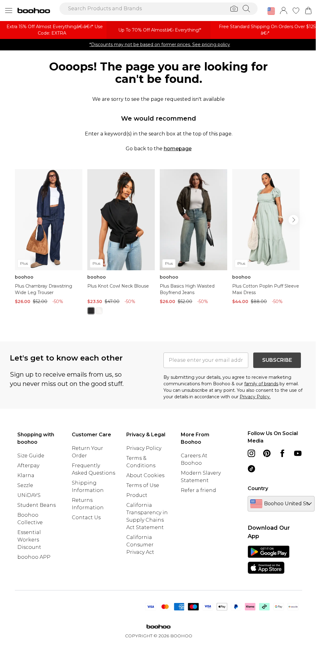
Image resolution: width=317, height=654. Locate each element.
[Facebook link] (282, 453)
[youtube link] (298, 453)
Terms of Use (142, 485)
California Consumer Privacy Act (140, 544)
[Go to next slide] (293, 220)
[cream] (99, 310)
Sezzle (25, 485)
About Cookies (145, 475)
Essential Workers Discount (29, 539)
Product (136, 495)
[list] (158, 245)
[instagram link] (251, 453)
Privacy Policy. (255, 397)
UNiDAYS (29, 495)
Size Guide (30, 456)
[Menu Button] (8, 10)
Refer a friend (198, 490)
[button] (271, 11)
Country (258, 488)
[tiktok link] (251, 468)
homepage (178, 149)
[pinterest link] (267, 453)
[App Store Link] (268, 559)
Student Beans (36, 505)
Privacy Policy (143, 448)
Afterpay (28, 465)
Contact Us (86, 517)
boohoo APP (33, 557)
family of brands (261, 384)
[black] (91, 310)
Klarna (25, 475)
